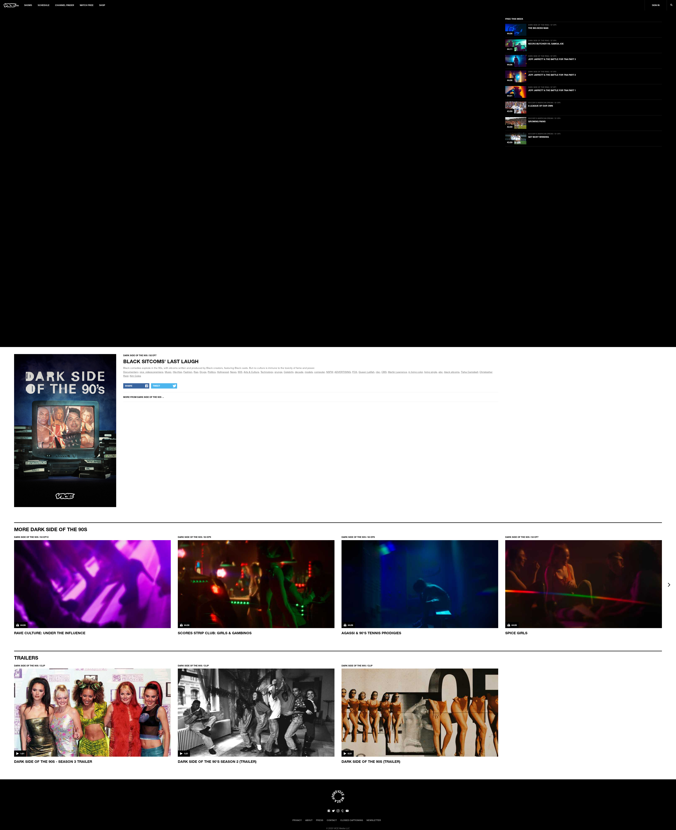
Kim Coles (135, 375)
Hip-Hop (177, 371)
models (309, 371)
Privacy (297, 820)
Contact (332, 820)
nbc (378, 371)
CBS (384, 371)
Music (168, 371)
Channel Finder (64, 5)
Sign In (656, 5)
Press (319, 820)
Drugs (203, 371)
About (308, 820)
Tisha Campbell (469, 371)
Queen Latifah (366, 371)
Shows (28, 5)
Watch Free (86, 5)
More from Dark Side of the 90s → (143, 397)
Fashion (187, 371)
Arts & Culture (251, 371)
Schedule (43, 5)
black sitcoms (451, 371)
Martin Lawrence (397, 371)
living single (430, 371)
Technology (267, 371)
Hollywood (223, 371)
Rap (196, 371)
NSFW (329, 371)
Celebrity (288, 371)
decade (299, 371)
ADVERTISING (342, 371)
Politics (212, 371)
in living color (415, 371)
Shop (102, 5)
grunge (278, 371)
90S (240, 371)
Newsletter (374, 820)
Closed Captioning (351, 820)
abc (441, 371)
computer (319, 371)
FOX (354, 371)
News (233, 371)
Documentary (130, 371)
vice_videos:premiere (151, 371)
